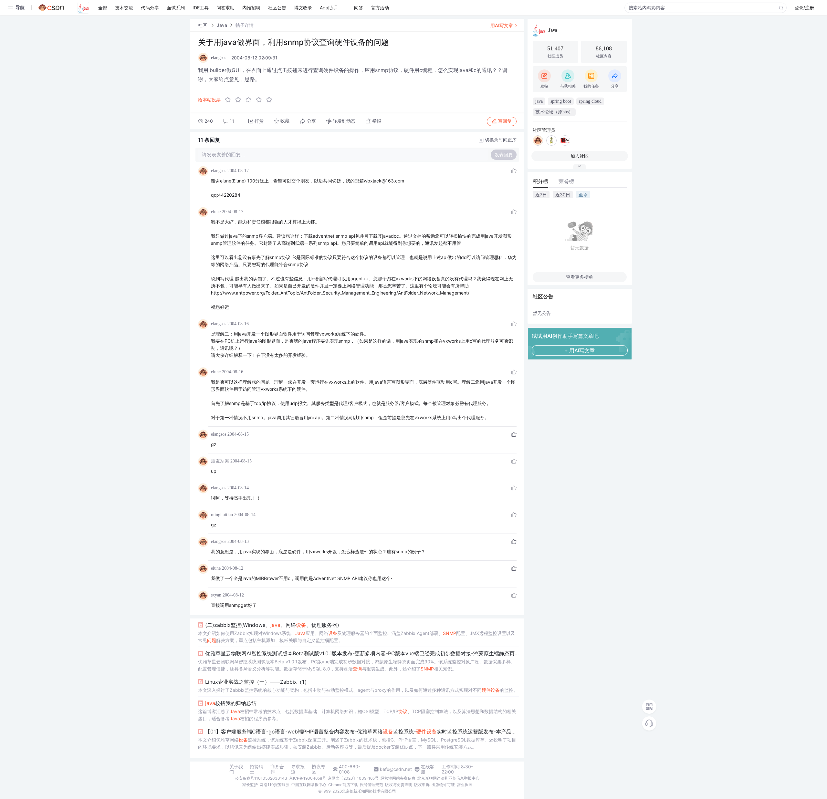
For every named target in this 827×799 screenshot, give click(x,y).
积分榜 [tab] (540, 181)
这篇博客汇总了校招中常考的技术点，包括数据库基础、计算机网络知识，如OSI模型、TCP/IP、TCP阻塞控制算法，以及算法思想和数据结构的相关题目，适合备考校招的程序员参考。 (357, 715)
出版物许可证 (443, 784)
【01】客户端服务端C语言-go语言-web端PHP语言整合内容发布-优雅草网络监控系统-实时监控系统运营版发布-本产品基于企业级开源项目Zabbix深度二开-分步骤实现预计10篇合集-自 (362, 731)
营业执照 (464, 784)
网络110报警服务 (274, 784)
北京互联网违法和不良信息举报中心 (448, 778)
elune (216, 211)
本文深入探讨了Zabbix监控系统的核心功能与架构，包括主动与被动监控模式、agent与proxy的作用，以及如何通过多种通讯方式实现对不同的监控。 (358, 690)
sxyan (216, 595)
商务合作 (277, 769)
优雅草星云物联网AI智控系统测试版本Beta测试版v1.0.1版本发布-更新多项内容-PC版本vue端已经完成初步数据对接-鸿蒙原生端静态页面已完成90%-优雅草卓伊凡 (362, 653)
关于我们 (236, 769)
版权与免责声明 (398, 784)
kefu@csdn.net (396, 769)
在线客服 (427, 769)
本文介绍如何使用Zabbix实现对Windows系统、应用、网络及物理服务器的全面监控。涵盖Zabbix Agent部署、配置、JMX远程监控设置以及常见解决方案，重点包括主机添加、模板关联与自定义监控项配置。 (356, 636)
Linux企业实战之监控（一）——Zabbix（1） (257, 682)
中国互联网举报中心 (308, 784)
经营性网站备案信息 (398, 778)
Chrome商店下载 (343, 784)
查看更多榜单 (579, 277)
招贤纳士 (256, 769)
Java (222, 25)
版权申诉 (422, 784)
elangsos (218, 170)
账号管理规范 (371, 784)
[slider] (250, 100)
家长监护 (250, 784)
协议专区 (318, 769)
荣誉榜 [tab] (566, 181)
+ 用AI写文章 (579, 350)
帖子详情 (245, 25)
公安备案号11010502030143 (261, 778)
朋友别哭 (220, 461)
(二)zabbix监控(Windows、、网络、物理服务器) (272, 625)
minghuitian (222, 514)
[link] (203, 25)
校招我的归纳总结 (230, 703)
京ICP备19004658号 (307, 778)
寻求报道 (298, 769)
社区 (203, 25)
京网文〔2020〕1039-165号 (353, 778)
